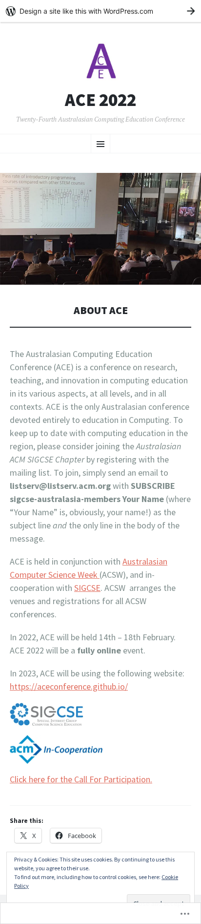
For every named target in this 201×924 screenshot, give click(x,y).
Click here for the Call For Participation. (81, 779)
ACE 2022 (100, 100)
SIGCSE (87, 587)
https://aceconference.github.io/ (69, 686)
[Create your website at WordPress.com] (100, 11)
